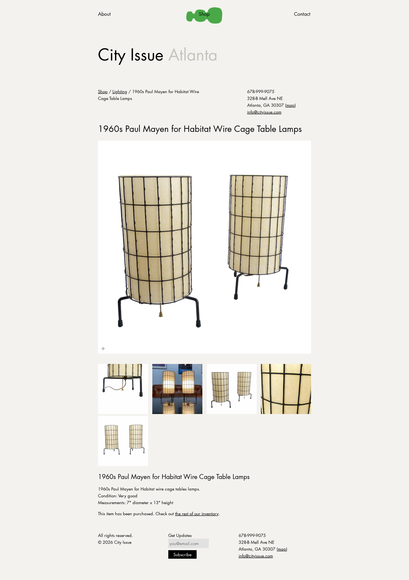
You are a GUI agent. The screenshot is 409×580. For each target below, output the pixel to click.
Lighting (119, 91)
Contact (302, 14)
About (104, 14)
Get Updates (180, 535)
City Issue (157, 54)
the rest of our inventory (197, 514)
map (290, 105)
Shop (204, 14)
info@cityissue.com (264, 112)
